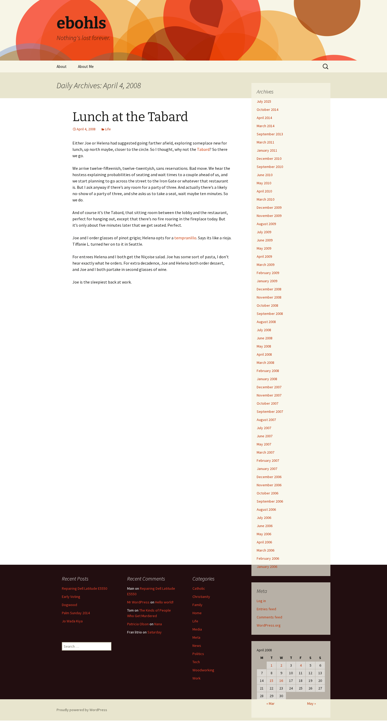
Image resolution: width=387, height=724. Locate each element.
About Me (86, 66)
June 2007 (264, 436)
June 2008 (264, 338)
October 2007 (267, 403)
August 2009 (266, 223)
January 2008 (267, 378)
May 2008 (264, 346)
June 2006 (264, 525)
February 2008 (268, 370)
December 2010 (269, 158)
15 (271, 680)
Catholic (198, 588)
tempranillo (185, 237)
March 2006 (265, 550)
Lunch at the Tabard (130, 117)
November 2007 (269, 395)
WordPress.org (269, 625)
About (62, 66)
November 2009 (269, 215)
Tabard (203, 149)
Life (108, 129)
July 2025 (264, 101)
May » (311, 703)
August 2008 (266, 321)
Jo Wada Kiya (72, 621)
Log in (261, 600)
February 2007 (268, 460)
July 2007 (264, 427)
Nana (158, 624)
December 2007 (269, 387)
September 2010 (270, 166)
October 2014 (267, 109)
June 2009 (264, 240)
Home (197, 613)
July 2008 (264, 330)
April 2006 (264, 542)
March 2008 (265, 362)
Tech (196, 661)
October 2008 (267, 305)
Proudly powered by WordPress (82, 709)
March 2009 (265, 264)
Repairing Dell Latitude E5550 (84, 588)
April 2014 (264, 117)
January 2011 (267, 150)
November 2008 (269, 297)
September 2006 (270, 501)
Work (196, 678)
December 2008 (269, 289)
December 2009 (269, 207)
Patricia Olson (138, 624)
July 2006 (264, 517)
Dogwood (69, 604)
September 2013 (270, 134)
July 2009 (264, 232)
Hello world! (164, 602)
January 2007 (267, 468)
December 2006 (269, 476)
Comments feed (269, 617)
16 (281, 680)
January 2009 (267, 281)
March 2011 (265, 142)
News (196, 645)
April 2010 (264, 191)
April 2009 (264, 256)
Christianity (201, 596)
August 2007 (266, 419)
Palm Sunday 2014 (76, 613)
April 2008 (264, 354)
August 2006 (266, 509)
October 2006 (267, 493)
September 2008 (270, 313)
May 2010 (264, 183)
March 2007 (265, 452)
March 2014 (265, 125)
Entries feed (266, 609)
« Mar (270, 703)
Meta (196, 637)
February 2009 (268, 272)
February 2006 (268, 558)
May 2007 (264, 444)
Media (197, 629)
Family (197, 604)
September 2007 (270, 411)
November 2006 (269, 485)
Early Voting (71, 596)
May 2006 (264, 534)
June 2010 (264, 174)
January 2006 (267, 566)
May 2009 (264, 248)
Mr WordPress (138, 602)
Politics (198, 653)
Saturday (154, 632)
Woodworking (203, 670)
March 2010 (265, 199)
